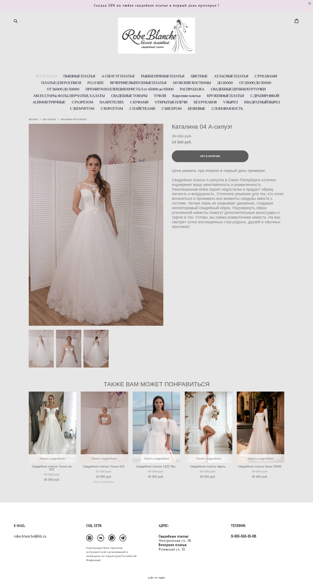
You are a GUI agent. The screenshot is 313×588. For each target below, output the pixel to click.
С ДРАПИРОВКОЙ (264, 96)
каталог (33, 119)
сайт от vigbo (156, 578)
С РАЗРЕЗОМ (82, 102)
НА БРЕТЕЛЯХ (112, 102)
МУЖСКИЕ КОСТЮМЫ (192, 83)
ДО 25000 (225, 83)
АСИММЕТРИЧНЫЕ (49, 102)
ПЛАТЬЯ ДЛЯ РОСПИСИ (61, 83)
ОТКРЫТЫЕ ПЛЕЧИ (171, 102)
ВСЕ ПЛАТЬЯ (46, 76)
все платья (49, 119)
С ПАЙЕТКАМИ (142, 108)
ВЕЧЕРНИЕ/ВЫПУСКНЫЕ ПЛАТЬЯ (138, 83)
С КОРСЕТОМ (112, 108)
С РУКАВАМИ (266, 76)
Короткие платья (186, 96)
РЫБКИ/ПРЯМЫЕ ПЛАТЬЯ (162, 76)
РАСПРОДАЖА (192, 89)
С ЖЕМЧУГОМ (82, 108)
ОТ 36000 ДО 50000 (63, 89)
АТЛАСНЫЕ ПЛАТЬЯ (231, 76)
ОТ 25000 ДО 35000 (255, 83)
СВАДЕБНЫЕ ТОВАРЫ (129, 96)
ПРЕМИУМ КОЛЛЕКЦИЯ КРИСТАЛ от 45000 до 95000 (130, 89)
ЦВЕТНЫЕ (199, 76)
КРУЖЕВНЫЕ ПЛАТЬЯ (225, 96)
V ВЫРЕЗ (230, 102)
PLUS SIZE (96, 83)
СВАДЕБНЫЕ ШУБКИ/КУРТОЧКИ (238, 89)
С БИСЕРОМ (172, 108)
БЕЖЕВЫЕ (196, 108)
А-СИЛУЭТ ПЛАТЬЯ (118, 76)
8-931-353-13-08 (243, 536)
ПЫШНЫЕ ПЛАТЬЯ (79, 76)
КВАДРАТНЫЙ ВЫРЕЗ (262, 102)
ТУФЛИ (160, 96)
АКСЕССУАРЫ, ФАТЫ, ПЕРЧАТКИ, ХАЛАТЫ (69, 96)
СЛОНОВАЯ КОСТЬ (227, 108)
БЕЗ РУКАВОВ (205, 102)
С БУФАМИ (139, 102)
